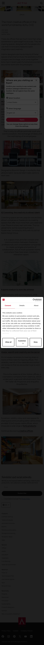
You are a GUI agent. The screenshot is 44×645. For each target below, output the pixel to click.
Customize (22, 341)
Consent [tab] (8, 305)
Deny (36, 342)
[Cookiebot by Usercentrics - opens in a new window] (33, 300)
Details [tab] (22, 305)
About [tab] (36, 305)
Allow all (8, 342)
